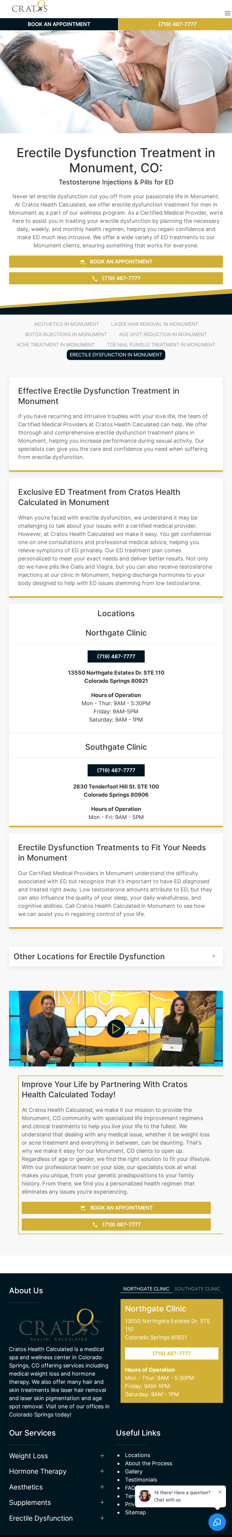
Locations (137, 1437)
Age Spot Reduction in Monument (163, 334)
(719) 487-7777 (120, 278)
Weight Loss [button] (28, 1437)
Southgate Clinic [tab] (197, 1271)
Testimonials (141, 1461)
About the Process (148, 1445)
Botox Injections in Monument (66, 334)
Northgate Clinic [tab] (146, 1271)
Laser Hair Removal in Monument (154, 324)
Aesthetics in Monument (66, 324)
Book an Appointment (121, 261)
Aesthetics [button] (26, 1469)
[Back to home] (30, 13)
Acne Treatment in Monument (56, 345)
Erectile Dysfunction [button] (41, 1500)
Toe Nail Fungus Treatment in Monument (161, 345)
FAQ (130, 1469)
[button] (227, 13)
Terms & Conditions (150, 1478)
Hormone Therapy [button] (38, 1453)
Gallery (134, 1453)
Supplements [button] (30, 1484)
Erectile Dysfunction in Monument (116, 355)
